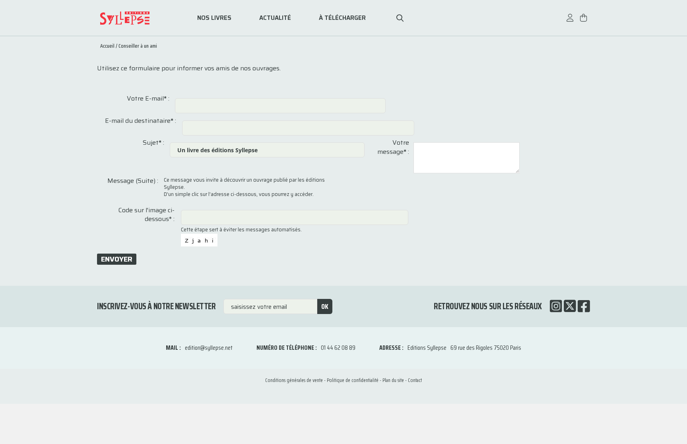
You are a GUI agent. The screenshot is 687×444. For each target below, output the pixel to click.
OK (324, 306)
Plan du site (393, 380)
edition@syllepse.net (209, 348)
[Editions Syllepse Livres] (136, 18)
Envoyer (116, 259)
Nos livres (214, 18)
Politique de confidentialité (352, 380)
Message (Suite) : (132, 180)
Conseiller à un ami (137, 45)
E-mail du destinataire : (140, 120)
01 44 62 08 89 (338, 348)
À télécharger (342, 18)
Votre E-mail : (148, 98)
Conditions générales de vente (294, 380)
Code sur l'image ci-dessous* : (146, 215)
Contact (415, 380)
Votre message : (393, 147)
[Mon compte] (570, 21)
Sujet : (153, 142)
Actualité (275, 18)
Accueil (107, 45)
